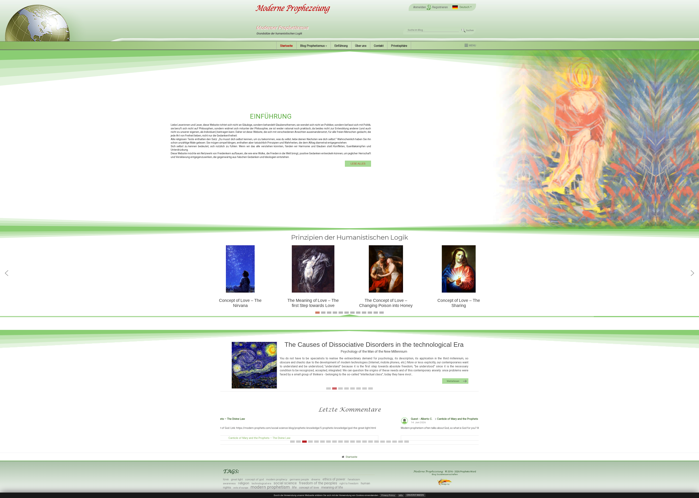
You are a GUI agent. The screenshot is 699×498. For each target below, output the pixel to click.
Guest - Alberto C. (251, 418)
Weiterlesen (453, 381)
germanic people (299, 479)
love (226, 479)
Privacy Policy (388, 495)
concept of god (254, 479)
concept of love (309, 487)
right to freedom (348, 483)
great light (237, 479)
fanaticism (354, 479)
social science (285, 483)
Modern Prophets (374, 344)
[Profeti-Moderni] (254, 364)
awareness (229, 483)
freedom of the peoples (318, 483)
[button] (462, 7)
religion (243, 483)
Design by (445, 484)
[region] (349, 139)
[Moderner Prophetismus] (292, 9)
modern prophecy (276, 479)
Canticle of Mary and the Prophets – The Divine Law (298, 418)
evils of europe (240, 488)
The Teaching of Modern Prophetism (374, 351)
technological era (261, 483)
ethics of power (334, 479)
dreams (315, 479)
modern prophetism (270, 487)
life (294, 487)
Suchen (470, 30)
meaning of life (332, 487)
